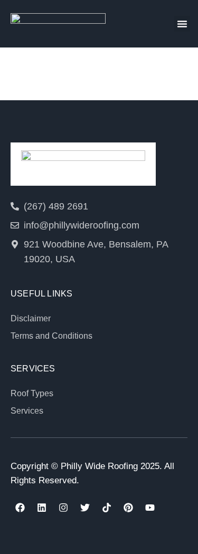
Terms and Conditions (51, 335)
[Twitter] (85, 507)
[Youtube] (149, 507)
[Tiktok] (106, 507)
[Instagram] (63, 507)
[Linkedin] (41, 507)
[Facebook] (20, 507)
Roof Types (32, 393)
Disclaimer (31, 318)
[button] (182, 24)
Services (27, 410)
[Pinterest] (128, 507)
